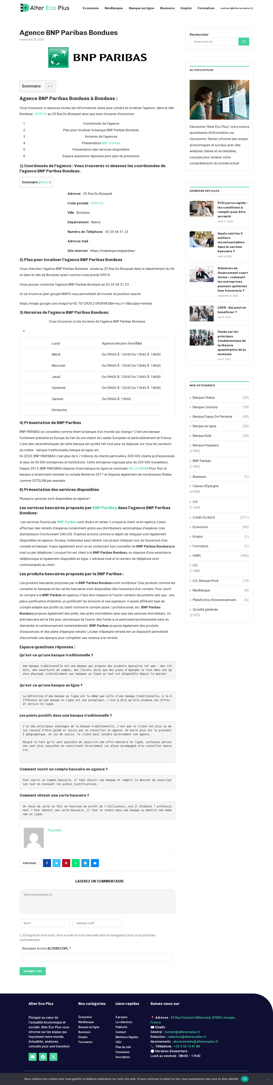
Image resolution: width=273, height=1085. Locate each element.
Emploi (186, 8)
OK (245, 1078)
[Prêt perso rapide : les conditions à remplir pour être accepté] (202, 209)
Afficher (45, 182)
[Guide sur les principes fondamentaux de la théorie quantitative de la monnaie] (202, 338)
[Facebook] (43, 1057)
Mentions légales (127, 1037)
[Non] (268, 1079)
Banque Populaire (206, 445)
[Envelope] (33, 1057)
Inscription (123, 1057)
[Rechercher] (243, 42)
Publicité (121, 1027)
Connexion (123, 1052)
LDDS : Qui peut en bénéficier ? (232, 310)
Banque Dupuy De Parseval (221, 416)
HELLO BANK (138, 468)
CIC (195, 502)
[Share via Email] (95, 863)
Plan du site (123, 1047)
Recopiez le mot (46, 948)
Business (167, 8)
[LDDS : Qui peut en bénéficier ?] (202, 313)
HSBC (221, 555)
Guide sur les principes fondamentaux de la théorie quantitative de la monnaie (232, 343)
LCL (195, 565)
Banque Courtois (221, 407)
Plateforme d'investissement (221, 600)
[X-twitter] (53, 1057)
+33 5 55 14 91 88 (187, 1046)
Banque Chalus (221, 397)
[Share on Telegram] (85, 863)
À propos (122, 1017)
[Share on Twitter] (57, 863)
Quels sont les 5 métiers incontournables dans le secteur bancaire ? (231, 242)
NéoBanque (114, 8)
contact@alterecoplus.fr (236, 8)
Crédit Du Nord (221, 517)
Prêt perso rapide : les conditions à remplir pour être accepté (232, 209)
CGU (118, 1042)
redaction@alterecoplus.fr (187, 1037)
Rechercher (199, 35)
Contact (121, 1032)
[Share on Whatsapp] (76, 863)
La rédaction (124, 1022)
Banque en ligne (141, 8)
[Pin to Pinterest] (66, 863)
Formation (206, 8)
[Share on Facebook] (47, 863)
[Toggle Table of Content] (47, 86)
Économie (85, 1017)
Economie (91, 8)
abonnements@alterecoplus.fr (195, 1041)
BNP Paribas (111, 143)
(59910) (40, 114)
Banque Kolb (221, 436)
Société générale (205, 609)
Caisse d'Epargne (205, 486)
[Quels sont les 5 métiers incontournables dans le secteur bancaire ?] (202, 239)
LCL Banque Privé (221, 581)
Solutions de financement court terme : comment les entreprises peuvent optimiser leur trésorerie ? (233, 279)
